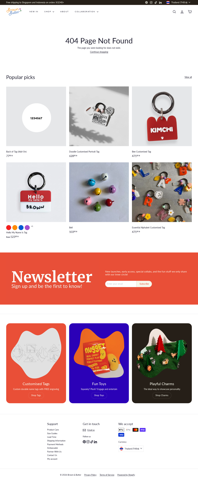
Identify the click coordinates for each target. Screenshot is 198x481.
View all (188, 77)
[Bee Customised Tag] (162, 123)
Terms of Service (107, 475)
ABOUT (64, 11)
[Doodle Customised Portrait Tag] (99, 123)
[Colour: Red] (8, 227)
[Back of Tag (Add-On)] (36, 123)
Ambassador (52, 448)
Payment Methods (55, 444)
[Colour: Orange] (14, 227)
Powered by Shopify (126, 475)
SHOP (48, 11)
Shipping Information (56, 440)
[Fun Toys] (99, 353)
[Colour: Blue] (21, 227)
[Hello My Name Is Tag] (36, 202)
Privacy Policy (90, 475)
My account (52, 459)
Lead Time (51, 437)
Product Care (53, 429)
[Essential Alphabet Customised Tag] (162, 202)
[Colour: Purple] (27, 227)
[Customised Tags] (36, 353)
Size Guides (52, 433)
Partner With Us (54, 451)
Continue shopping (99, 52)
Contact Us (52, 455)
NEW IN (33, 11)
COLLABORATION (85, 11)
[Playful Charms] (162, 353)
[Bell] (99, 202)
